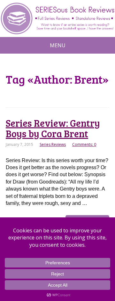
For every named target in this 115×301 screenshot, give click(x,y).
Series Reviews (53, 144)
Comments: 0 (84, 144)
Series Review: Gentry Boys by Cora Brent (53, 128)
